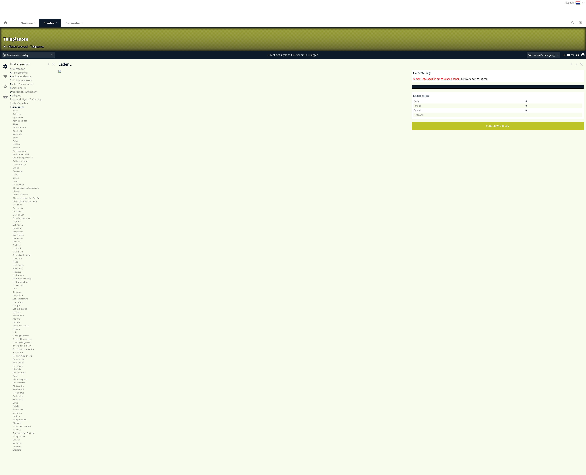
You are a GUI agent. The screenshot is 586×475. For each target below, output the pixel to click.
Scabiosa (17, 413)
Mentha (16, 318)
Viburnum (17, 446)
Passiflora (18, 352)
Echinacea (18, 224)
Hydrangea (18, 275)
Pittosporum (19, 382)
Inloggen (569, 2)
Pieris (15, 376)
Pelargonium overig (22, 355)
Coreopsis (18, 208)
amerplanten (18, 87)
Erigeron (17, 228)
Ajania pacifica (20, 120)
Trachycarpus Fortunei (24, 433)
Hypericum (18, 285)
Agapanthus (18, 117)
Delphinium (18, 214)
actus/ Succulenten (21, 84)
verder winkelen (497, 125)
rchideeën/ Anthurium (23, 91)
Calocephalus (19, 164)
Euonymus (18, 238)
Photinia (17, 369)
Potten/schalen (19, 103)
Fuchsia (16, 245)
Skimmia (17, 423)
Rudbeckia (18, 396)
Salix (15, 402)
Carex (16, 174)
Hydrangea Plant (21, 282)
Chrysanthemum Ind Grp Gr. (26, 198)
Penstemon (18, 362)
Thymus (17, 429)
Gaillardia (17, 248)
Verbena (17, 443)
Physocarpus (19, 372)
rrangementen (19, 72)
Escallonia (18, 231)
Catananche (18, 184)
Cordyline (18, 204)
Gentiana (17, 258)
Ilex (15, 288)
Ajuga (15, 124)
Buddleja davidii (21, 154)
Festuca (17, 241)
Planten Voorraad (18, 46)
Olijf (15, 332)
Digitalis (17, 221)
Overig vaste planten (23, 349)
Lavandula (18, 295)
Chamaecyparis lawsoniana (26, 188)
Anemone (17, 130)
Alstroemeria (19, 127)
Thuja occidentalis (22, 426)
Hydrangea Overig (22, 278)
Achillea (17, 114)
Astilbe (16, 144)
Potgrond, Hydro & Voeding (26, 99)
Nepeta (16, 329)
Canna (16, 167)
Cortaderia (18, 211)
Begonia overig (20, 151)
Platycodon (18, 386)
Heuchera (17, 268)
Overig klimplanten (22, 339)
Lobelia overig (20, 308)
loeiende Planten (21, 76)
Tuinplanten (37, 46)
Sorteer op (534, 55)
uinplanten (17, 107)
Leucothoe (18, 302)
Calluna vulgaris (21, 161)
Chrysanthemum (21, 194)
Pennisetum (18, 359)
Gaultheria (18, 251)
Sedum (16, 416)
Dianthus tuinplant (22, 218)
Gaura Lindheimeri (22, 255)
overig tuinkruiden (22, 345)
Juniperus (17, 292)
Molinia (16, 322)
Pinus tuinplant (20, 379)
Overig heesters (21, 335)
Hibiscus (17, 271)
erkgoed (15, 95)
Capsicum (17, 171)
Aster (15, 137)
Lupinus (16, 312)
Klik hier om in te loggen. (474, 78)
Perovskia (18, 365)
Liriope (16, 305)
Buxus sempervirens (23, 157)
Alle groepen (17, 68)
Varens (16, 439)
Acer (15, 110)
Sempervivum (20, 419)
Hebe (15, 261)
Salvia (16, 406)
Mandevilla (18, 315)
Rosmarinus (18, 392)
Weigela (17, 449)
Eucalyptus (18, 235)
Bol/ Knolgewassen (21, 80)
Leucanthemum (20, 298)
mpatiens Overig (21, 325)
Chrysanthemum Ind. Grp (25, 201)
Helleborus (18, 265)
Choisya (17, 191)
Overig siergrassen (22, 342)
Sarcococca (19, 409)
